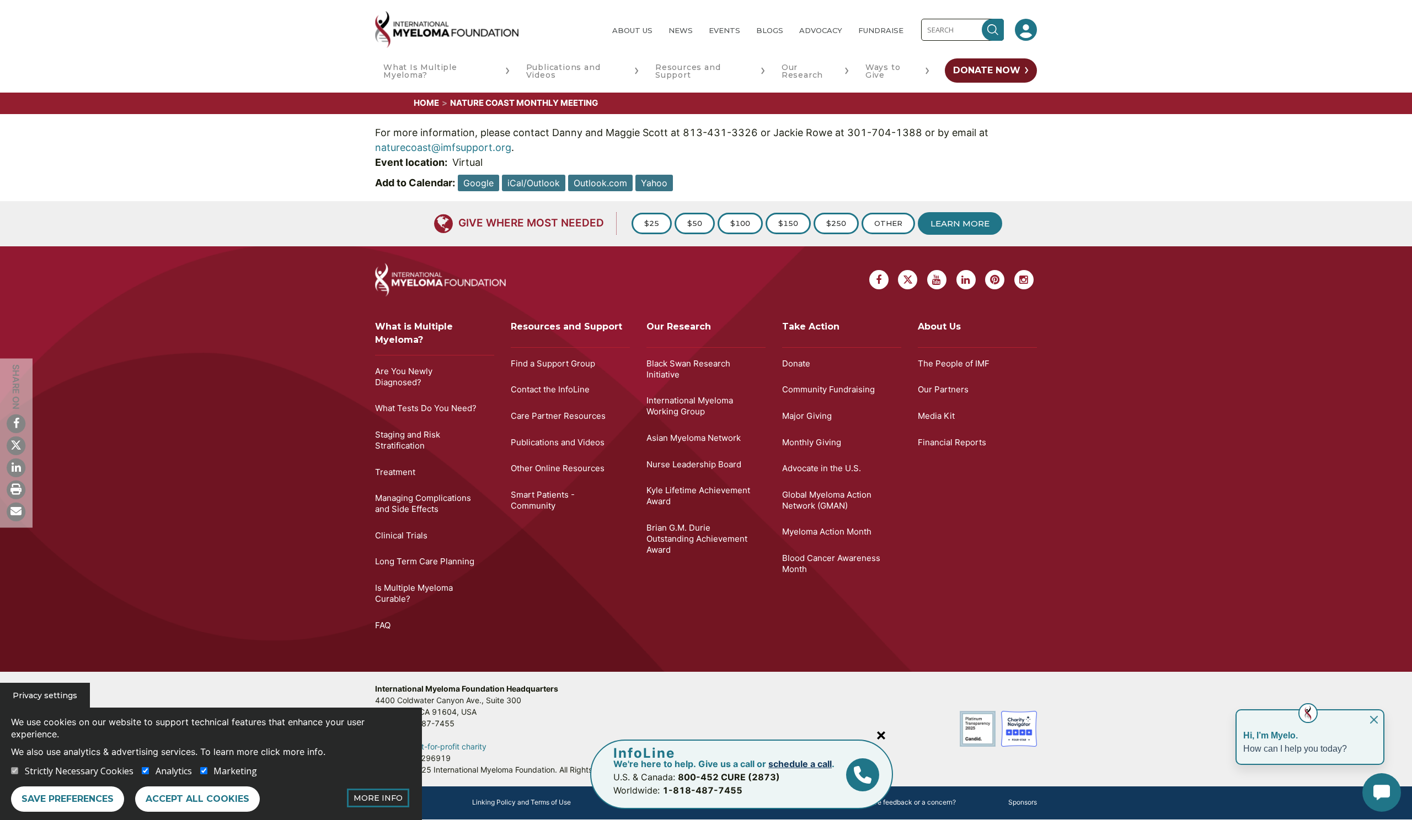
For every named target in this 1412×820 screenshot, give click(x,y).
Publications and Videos (563, 71)
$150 (788, 223)
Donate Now (986, 70)
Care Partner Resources (558, 416)
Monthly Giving (811, 442)
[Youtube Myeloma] (936, 279)
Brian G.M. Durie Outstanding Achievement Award (696, 538)
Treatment (395, 472)
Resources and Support (687, 71)
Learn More (960, 223)
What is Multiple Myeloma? (414, 333)
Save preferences (68, 799)
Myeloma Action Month (826, 531)
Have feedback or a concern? (910, 802)
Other (888, 223)
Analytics (174, 771)
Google (478, 182)
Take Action (810, 326)
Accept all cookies (197, 799)
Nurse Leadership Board (693, 464)
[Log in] (1026, 30)
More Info (378, 798)
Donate (796, 363)
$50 (694, 223)
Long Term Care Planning (424, 561)
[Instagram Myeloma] (1024, 279)
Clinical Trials (401, 535)
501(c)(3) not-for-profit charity (430, 746)
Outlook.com (600, 182)
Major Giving (807, 416)
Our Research (802, 71)
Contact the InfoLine (550, 389)
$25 (651, 223)
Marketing (235, 771)
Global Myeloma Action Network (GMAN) (826, 500)
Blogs (769, 30)
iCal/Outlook (533, 182)
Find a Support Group (553, 363)
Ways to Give (883, 71)
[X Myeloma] (16, 445)
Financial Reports (952, 442)
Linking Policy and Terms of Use (521, 802)
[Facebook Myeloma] (16, 423)
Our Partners (943, 389)
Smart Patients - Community (543, 500)
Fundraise (880, 30)
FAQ (383, 625)
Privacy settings (45, 695)
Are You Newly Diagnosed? (403, 376)
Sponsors (1022, 802)
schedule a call (800, 763)
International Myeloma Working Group (689, 406)
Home (426, 103)
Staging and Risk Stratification (407, 440)
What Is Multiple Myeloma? (420, 71)
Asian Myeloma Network (693, 438)
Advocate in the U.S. (821, 468)
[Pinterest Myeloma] (994, 279)
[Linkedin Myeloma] (16, 467)
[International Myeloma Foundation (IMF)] (485, 29)
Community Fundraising (828, 389)
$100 (740, 223)
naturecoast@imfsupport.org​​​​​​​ (443, 147)
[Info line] (862, 774)
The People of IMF (954, 363)
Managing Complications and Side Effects (423, 503)
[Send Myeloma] (16, 511)
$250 (836, 223)
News (680, 30)
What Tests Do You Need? (426, 408)
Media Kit (936, 416)
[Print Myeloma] (16, 489)
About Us (632, 30)
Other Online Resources (558, 468)
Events (724, 30)
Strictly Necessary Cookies (79, 771)
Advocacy (820, 30)
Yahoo (654, 182)
